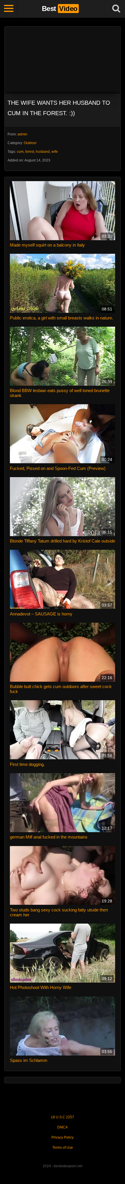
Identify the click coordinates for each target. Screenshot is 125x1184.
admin (22, 134)
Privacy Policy (62, 1137)
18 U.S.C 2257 (62, 1117)
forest (29, 152)
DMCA (62, 1127)
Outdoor (30, 143)
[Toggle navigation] (8, 8)
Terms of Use (62, 1148)
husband (43, 152)
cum (20, 152)
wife (54, 152)
